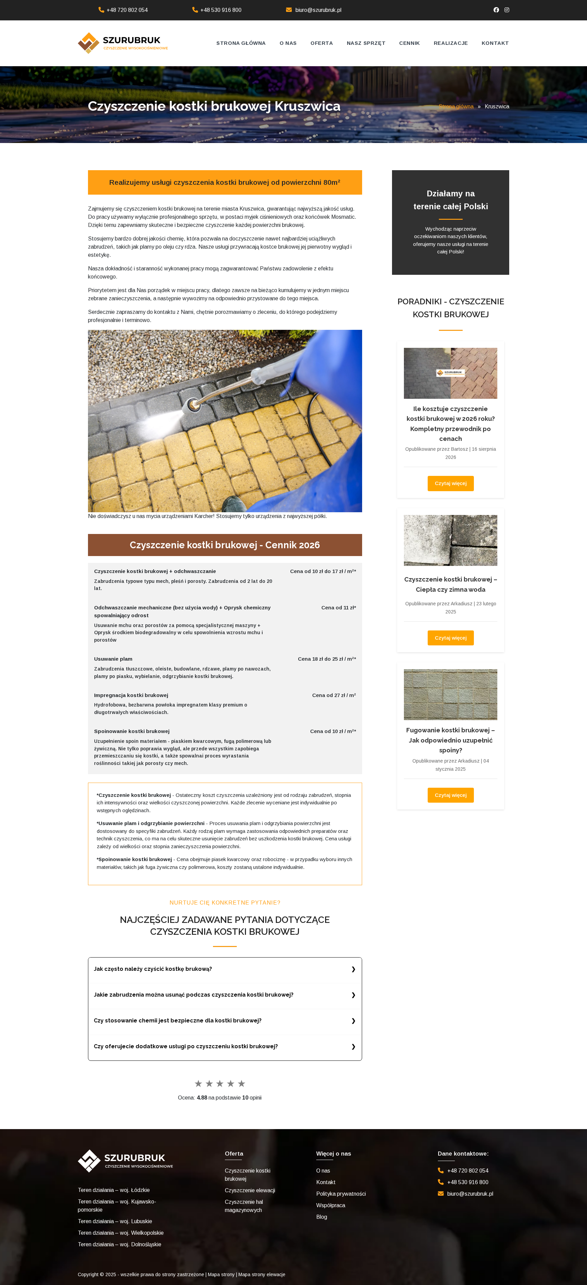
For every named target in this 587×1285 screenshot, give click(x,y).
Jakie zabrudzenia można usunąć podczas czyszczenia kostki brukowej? (194, 995)
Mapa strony (221, 1274)
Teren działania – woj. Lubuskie (115, 1221)
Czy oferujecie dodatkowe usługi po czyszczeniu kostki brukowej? (186, 1046)
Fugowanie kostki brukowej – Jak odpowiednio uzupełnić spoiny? (450, 740)
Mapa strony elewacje (261, 1274)
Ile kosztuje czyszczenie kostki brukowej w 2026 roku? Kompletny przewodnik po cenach (451, 423)
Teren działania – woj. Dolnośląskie (119, 1244)
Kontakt (495, 43)
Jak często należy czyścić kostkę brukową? (153, 969)
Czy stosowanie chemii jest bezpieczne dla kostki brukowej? (178, 1020)
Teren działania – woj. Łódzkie (114, 1190)
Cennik (409, 43)
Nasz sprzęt (366, 43)
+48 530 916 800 (221, 10)
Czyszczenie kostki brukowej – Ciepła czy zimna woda (450, 584)
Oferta (321, 43)
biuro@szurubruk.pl (318, 10)
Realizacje (451, 43)
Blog (321, 1217)
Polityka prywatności (341, 1194)
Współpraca (330, 1205)
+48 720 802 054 (127, 10)
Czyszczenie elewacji (250, 1190)
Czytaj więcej (451, 483)
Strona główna (241, 43)
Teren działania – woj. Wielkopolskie (121, 1233)
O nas (288, 43)
